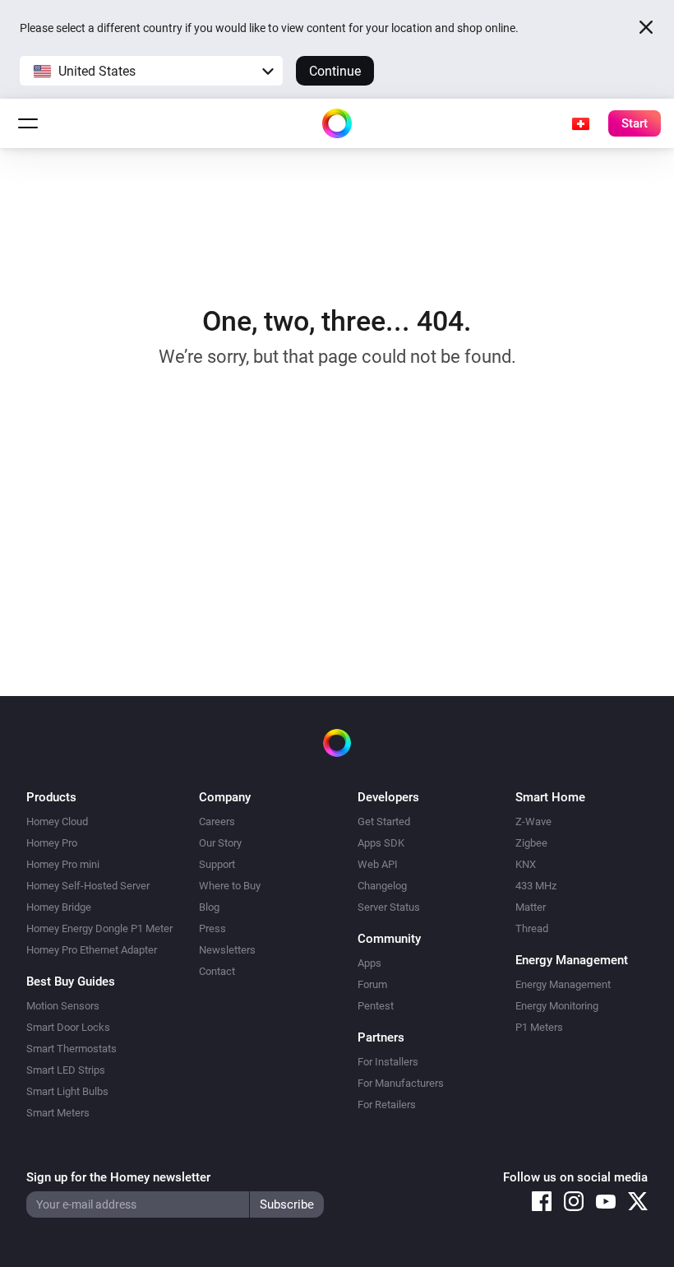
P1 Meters (539, 1027)
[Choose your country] (580, 123)
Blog (209, 907)
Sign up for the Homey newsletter (118, 1177)
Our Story (220, 843)
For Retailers (387, 1104)
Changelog (382, 885)
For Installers (388, 1062)
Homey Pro (51, 843)
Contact (217, 971)
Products (51, 797)
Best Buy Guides (70, 981)
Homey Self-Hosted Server (88, 885)
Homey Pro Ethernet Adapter (91, 950)
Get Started (384, 821)
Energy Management (563, 984)
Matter (530, 907)
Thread (531, 928)
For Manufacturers (401, 1083)
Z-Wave (533, 821)
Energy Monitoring (556, 1006)
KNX (525, 864)
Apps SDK (381, 843)
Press (212, 928)
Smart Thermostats (71, 1048)
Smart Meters (58, 1113)
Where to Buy (230, 885)
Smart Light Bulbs (67, 1091)
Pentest (376, 1006)
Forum (372, 984)
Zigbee (531, 843)
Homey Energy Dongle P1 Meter (99, 928)
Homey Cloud (57, 821)
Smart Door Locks (68, 1027)
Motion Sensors (62, 1006)
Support (217, 864)
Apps (369, 963)
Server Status (389, 907)
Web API (378, 864)
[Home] (337, 123)
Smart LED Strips (65, 1070)
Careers (217, 821)
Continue (335, 71)
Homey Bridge (58, 907)
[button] (151, 71)
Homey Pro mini (62, 864)
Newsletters (227, 950)
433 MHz (535, 885)
